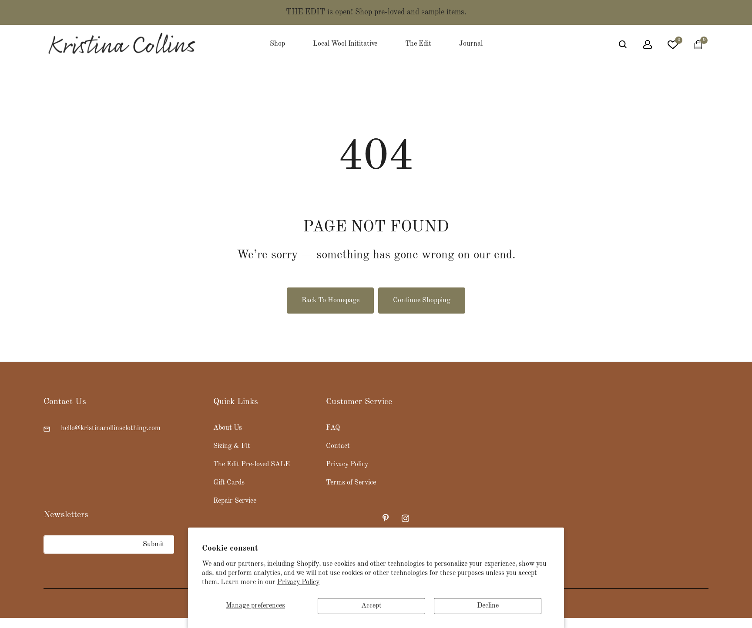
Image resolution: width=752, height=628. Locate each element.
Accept (371, 605)
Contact (338, 446)
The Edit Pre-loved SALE (251, 464)
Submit (153, 544)
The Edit (418, 43)
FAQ (333, 427)
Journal (471, 43)
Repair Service (234, 501)
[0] (672, 46)
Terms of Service (351, 482)
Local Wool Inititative (345, 43)
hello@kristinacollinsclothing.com (111, 428)
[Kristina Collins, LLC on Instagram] (406, 518)
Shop (277, 43)
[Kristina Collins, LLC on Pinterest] (387, 518)
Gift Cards (229, 482)
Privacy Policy (298, 582)
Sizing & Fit (231, 446)
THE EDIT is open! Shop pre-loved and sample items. (376, 12)
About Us (227, 427)
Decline (488, 605)
